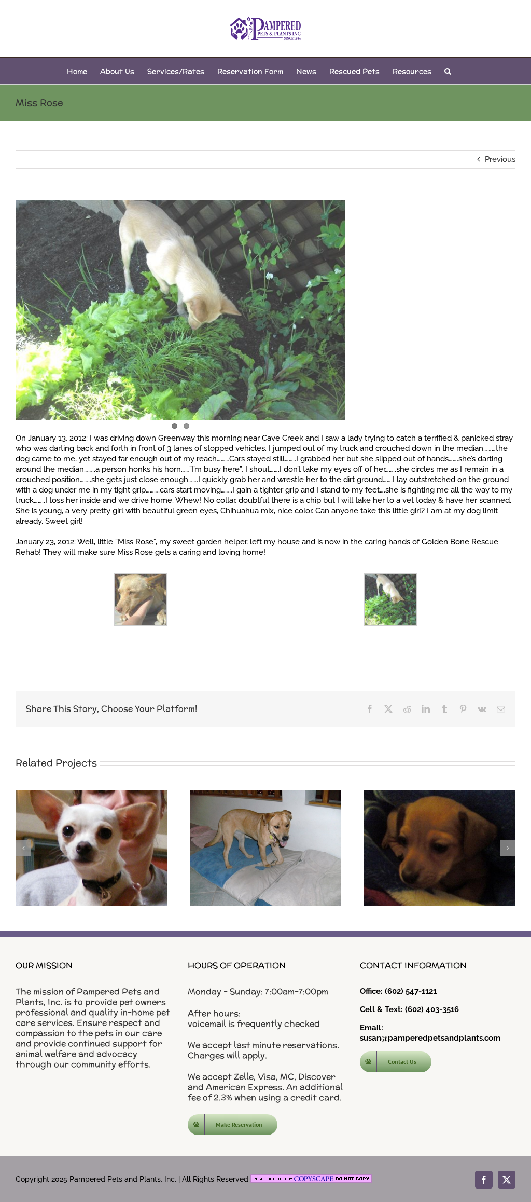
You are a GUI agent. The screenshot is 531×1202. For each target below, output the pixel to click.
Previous (500, 159)
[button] (447, 71)
